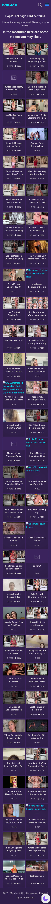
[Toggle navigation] (47, 4)
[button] (45, 898)
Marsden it (9, 4)
